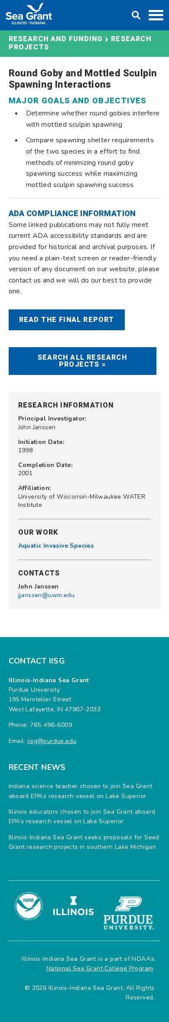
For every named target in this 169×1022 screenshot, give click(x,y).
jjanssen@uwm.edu (46, 595)
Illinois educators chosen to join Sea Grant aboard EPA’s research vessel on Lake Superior (82, 816)
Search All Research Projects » (82, 361)
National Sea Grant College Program (99, 968)
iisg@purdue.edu (51, 741)
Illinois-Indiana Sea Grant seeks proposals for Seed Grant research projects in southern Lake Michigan (84, 842)
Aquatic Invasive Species (56, 546)
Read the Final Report (66, 320)
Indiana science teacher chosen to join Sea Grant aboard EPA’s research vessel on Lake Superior (81, 791)
